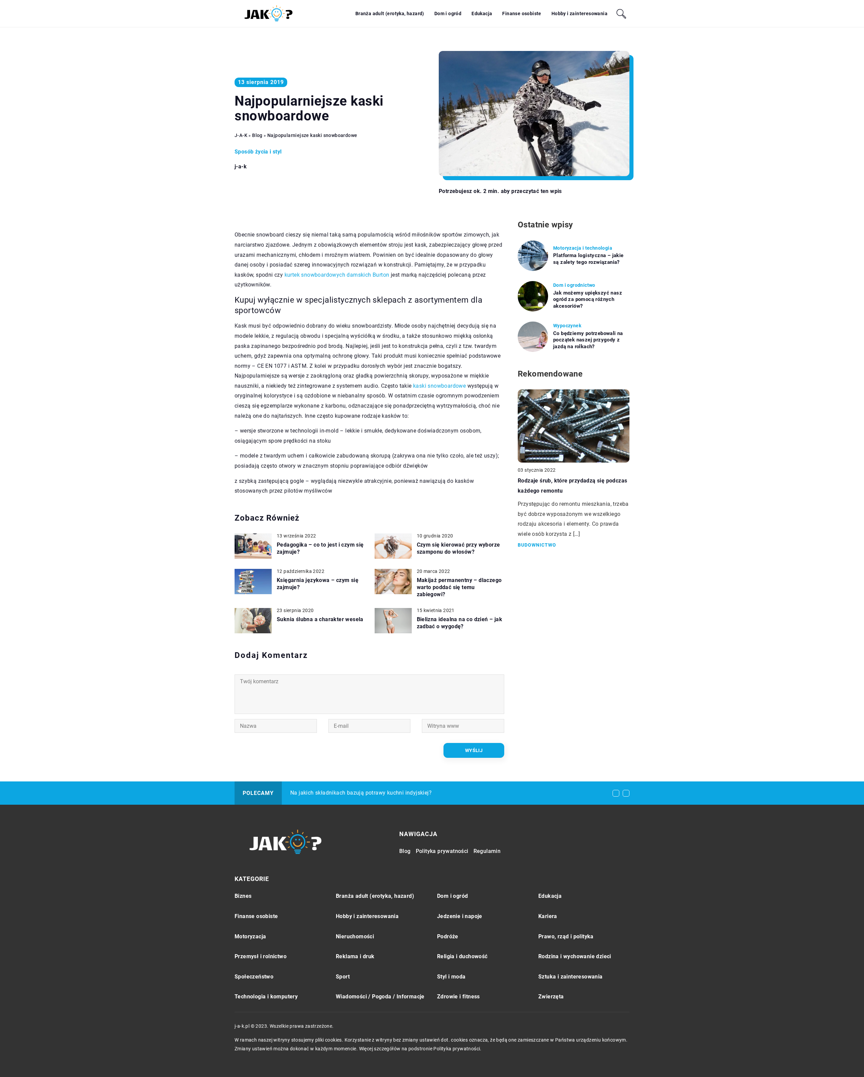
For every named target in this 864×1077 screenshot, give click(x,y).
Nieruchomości (355, 936)
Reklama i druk (355, 956)
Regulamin (487, 851)
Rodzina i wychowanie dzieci (574, 956)
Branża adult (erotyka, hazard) (389, 13)
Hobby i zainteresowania (579, 13)
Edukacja (481, 13)
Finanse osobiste (521, 13)
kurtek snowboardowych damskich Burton (337, 275)
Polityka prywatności (442, 851)
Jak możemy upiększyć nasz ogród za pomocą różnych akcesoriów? (587, 299)
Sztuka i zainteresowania (570, 976)
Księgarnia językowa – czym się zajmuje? (317, 583)
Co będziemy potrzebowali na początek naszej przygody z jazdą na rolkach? (588, 340)
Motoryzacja (250, 936)
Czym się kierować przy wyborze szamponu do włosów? (458, 548)
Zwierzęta (551, 996)
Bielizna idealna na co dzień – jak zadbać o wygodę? (460, 623)
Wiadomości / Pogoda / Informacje (380, 996)
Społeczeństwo (254, 976)
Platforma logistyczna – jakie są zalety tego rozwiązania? (588, 258)
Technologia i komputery (266, 996)
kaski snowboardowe (439, 386)
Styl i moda (451, 976)
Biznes (243, 896)
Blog (405, 851)
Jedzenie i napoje (459, 916)
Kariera (547, 916)
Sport (343, 976)
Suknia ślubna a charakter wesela (320, 619)
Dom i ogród (447, 13)
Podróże (447, 936)
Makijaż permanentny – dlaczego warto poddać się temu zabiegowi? (459, 587)
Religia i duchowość (462, 956)
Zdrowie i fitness (458, 996)
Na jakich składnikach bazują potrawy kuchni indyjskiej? (361, 793)
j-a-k (241, 167)
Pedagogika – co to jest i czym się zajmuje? (320, 548)
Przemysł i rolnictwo (261, 956)
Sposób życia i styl (258, 151)
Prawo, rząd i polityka (566, 936)
